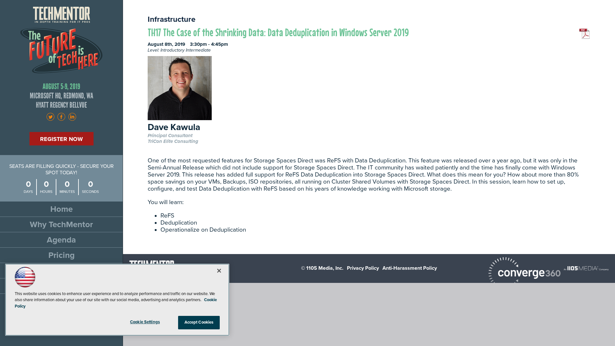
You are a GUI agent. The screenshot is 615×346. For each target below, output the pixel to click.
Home (61, 209)
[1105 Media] (586, 268)
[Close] (219, 271)
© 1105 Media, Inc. (322, 268)
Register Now (61, 139)
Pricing (61, 255)
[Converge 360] (524, 274)
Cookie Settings (145, 322)
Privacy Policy (363, 268)
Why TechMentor (61, 224)
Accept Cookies (199, 322)
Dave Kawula (174, 128)
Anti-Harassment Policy (409, 268)
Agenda (61, 240)
